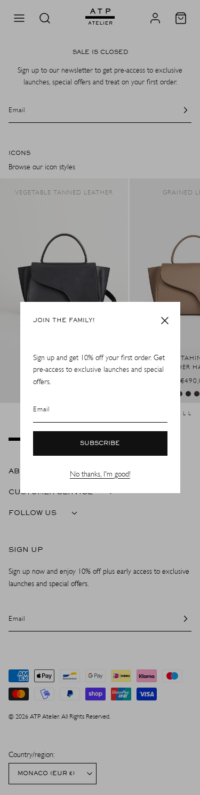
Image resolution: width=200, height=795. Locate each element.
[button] (164, 320)
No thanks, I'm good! (100, 474)
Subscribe (100, 443)
